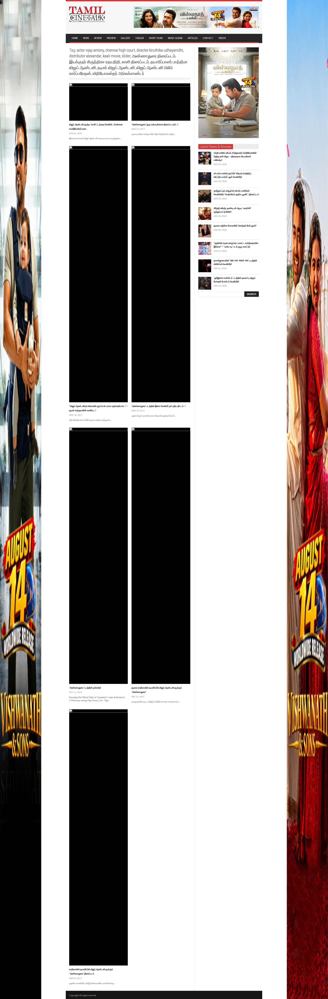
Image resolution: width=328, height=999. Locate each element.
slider (126, 56)
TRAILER (139, 38)
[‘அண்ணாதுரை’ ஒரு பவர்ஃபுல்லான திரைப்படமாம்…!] (161, 102)
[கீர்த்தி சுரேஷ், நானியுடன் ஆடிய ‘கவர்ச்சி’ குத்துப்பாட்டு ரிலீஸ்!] (204, 213)
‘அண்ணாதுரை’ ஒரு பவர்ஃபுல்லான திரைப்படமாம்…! (155, 124)
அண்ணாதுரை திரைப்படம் (153, 56)
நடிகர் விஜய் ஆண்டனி (116, 67)
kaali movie (111, 56)
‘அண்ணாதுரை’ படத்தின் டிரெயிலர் (85, 687)
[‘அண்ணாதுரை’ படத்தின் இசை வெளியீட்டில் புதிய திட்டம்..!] (161, 274)
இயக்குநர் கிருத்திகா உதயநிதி (94, 61)
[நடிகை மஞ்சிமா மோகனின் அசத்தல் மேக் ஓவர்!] (204, 231)
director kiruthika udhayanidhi (159, 50)
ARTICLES (193, 38)
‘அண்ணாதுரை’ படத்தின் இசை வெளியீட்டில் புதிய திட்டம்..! (159, 406)
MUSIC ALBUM (175, 38)
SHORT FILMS (156, 38)
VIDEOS (222, 38)
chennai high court (120, 50)
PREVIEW (111, 38)
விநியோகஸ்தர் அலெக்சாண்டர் (118, 73)
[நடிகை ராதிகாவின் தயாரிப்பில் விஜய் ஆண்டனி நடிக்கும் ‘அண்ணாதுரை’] (161, 556)
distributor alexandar (85, 56)
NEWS (86, 38)
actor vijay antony (90, 50)
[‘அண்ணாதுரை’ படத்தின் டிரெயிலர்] (98, 556)
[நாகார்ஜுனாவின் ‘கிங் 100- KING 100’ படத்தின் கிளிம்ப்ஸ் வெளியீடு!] (204, 265)
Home (75, 38)
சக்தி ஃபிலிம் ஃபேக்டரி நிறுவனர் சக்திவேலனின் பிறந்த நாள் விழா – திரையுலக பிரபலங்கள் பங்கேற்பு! (235, 156)
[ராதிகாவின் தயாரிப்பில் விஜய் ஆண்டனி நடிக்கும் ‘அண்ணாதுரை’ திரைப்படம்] (98, 837)
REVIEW (98, 38)
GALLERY (125, 38)
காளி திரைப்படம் (135, 61)
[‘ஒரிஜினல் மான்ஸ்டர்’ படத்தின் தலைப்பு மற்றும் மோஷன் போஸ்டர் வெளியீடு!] (204, 283)
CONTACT (208, 38)
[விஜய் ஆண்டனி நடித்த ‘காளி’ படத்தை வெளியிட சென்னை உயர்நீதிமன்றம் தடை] (98, 102)
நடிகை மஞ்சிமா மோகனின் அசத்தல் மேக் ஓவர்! (235, 225)
